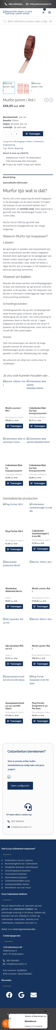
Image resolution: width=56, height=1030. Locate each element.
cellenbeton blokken (23, 909)
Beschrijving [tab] (9, 177)
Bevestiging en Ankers (23, 141)
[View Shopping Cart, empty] (43, 12)
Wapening (19, 148)
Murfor (11, 148)
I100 (19, 222)
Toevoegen (34, 133)
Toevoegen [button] (16, 426)
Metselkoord (30, 1021)
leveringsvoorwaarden (24, 929)
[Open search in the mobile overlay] (28, 21)
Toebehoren (39, 141)
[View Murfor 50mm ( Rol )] (9, 88)
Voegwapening (9, 144)
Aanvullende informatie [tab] (15, 182)
